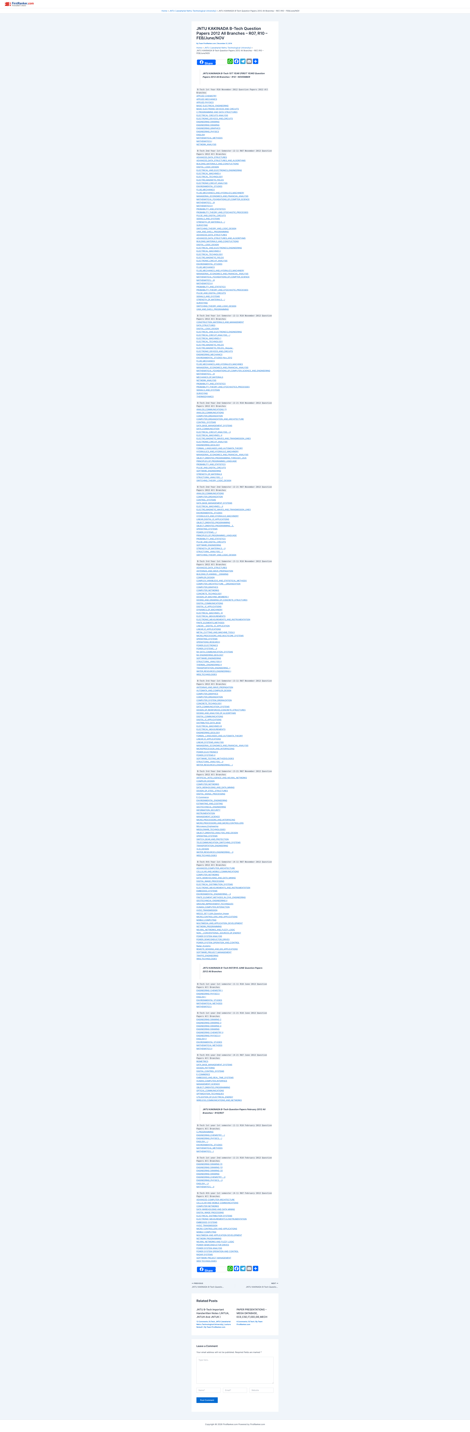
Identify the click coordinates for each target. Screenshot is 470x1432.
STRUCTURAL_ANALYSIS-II (209, 661)
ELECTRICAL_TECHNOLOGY (209, 176)
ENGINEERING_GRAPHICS (208, 128)
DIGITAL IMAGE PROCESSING (210, 1212)
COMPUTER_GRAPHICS (207, 587)
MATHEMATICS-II (204, 206)
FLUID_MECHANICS (205, 189)
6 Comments (242, 1321)
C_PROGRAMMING (204, 1132)
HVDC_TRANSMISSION (206, 910)
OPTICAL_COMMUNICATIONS (210, 1090)
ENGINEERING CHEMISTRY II (209, 1032)
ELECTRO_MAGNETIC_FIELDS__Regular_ (214, 348)
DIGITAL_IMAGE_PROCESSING (210, 881)
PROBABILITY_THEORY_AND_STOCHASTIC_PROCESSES (222, 212)
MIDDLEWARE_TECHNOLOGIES (210, 829)
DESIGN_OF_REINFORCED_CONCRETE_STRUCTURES (221, 710)
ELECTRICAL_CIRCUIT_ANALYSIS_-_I (213, 335)
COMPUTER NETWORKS (207, 1206)
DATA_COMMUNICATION (207, 429)
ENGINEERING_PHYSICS (207, 131)
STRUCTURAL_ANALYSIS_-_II (209, 761)
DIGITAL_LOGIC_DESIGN (207, 167)
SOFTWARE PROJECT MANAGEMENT (213, 1258)
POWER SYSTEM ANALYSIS (209, 936)
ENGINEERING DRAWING (207, 121)
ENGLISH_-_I (202, 1141)
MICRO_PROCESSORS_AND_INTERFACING (215, 820)
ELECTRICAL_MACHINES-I (208, 173)
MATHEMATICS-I (204, 141)
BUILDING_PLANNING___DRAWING (212, 574)
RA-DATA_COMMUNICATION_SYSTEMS (214, 652)
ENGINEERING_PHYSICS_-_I (209, 1138)
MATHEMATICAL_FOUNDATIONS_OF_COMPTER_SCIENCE (223, 199)
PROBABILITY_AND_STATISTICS (211, 209)
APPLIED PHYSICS (205, 102)
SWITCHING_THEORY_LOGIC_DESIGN (213, 480)
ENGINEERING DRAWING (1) (209, 1164)
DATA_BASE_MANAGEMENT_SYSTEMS (214, 425)
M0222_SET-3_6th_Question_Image (212, 913)
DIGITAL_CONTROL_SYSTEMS (210, 1071)
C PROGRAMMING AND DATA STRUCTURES (216, 112)
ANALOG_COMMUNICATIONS (210, 412)
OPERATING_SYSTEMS (206, 529)
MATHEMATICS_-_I (205, 1151)
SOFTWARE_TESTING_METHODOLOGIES (215, 758)
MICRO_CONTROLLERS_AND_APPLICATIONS (216, 916)
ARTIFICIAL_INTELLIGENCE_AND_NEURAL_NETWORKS (221, 777)
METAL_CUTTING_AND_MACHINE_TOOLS (215, 632)
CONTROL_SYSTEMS (206, 422)
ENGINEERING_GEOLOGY (208, 445)
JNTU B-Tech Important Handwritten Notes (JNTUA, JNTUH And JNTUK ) (212, 1313)
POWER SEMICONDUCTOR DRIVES (212, 1245)
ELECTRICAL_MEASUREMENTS (210, 616)
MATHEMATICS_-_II (205, 1187)
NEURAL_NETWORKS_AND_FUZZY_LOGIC (215, 929)
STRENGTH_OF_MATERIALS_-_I (210, 222)
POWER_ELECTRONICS (207, 645)
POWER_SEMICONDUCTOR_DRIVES (212, 939)
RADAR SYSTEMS (204, 1254)
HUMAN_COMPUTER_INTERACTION (213, 907)
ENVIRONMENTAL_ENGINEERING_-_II (213, 894)
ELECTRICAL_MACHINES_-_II (209, 506)
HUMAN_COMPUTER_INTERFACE (211, 1081)
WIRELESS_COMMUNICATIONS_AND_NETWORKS (219, 1100)
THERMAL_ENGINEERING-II (209, 664)
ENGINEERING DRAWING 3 (208, 1023)
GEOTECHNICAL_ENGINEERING (211, 807)
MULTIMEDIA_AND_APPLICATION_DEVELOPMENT (219, 923)
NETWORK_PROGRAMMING (209, 926)
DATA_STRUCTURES (205, 325)
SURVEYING (202, 225)
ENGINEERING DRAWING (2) (209, 1167)
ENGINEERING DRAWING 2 (208, 1019)
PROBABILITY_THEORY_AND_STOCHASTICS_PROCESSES (223, 387)
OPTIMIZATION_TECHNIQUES (210, 1093)
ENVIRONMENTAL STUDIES (209, 1000)
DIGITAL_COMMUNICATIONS (209, 603)
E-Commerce (202, 797)
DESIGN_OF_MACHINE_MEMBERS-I (212, 597)
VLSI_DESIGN (202, 849)
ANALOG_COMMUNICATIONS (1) (211, 409)
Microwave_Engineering (207, 826)
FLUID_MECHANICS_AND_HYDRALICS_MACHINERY (220, 193)
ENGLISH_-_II (202, 1183)
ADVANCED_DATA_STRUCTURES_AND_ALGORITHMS (221, 160)
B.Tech (212, 1321)
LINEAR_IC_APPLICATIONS (208, 629)
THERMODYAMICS (205, 396)
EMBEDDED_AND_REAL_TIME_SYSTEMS (215, 1077)
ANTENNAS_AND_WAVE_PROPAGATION (214, 571)
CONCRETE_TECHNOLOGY (209, 593)
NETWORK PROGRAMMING (208, 1238)
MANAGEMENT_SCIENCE (208, 816)
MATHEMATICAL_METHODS (209, 138)
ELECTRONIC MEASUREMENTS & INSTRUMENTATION (221, 1219)
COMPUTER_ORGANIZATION (209, 416)
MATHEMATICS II (204, 1048)
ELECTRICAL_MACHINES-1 (208, 338)
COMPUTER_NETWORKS (207, 590)
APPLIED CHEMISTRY (206, 96)
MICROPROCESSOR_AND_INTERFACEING (215, 748)
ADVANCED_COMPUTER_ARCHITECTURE (215, 868)
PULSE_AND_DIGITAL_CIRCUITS (211, 215)
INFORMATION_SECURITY (208, 810)
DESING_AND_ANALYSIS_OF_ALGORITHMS (216, 713)
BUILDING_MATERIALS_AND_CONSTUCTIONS (217, 164)
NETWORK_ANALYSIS (206, 144)
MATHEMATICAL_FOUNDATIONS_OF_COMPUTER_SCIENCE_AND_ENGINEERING (233, 370)
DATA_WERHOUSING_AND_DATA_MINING (215, 787)
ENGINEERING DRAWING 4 (208, 1026)
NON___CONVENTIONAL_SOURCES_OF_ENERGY (218, 933)
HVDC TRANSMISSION (206, 1225)
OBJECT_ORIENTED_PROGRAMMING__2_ (215, 525)
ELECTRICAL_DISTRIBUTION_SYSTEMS (214, 884)
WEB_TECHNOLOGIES (206, 674)
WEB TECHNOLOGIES (206, 1261)
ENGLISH (200, 134)
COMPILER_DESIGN (205, 577)
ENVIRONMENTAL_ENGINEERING (211, 800)
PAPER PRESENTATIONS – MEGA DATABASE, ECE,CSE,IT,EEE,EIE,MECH (252, 1313)
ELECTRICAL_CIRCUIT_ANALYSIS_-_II (213, 432)
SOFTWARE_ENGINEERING (208, 471)
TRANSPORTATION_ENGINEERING (212, 845)
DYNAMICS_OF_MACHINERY (209, 609)
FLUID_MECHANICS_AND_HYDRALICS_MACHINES (219, 364)
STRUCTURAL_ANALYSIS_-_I (209, 477)
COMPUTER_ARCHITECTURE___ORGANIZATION (218, 584)
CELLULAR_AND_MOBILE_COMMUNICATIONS (217, 871)
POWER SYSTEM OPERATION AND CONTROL (217, 1251)
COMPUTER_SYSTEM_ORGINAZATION (214, 700)
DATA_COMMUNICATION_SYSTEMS (212, 706)
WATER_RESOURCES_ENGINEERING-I (213, 671)
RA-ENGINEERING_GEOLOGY (209, 655)
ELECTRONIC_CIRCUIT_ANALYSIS (211, 183)
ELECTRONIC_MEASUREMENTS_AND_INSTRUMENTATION (223, 619)
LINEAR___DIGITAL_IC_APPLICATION (213, 626)
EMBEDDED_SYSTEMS (206, 891)
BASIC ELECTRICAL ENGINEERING (212, 105)
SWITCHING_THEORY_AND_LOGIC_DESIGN (216, 228)
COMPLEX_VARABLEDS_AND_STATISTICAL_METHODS (221, 580)
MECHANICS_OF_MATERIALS (209, 377)
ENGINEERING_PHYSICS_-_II (209, 1180)
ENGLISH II (201, 1039)
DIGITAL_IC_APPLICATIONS (208, 606)
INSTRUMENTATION (205, 813)
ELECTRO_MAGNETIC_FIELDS (210, 180)
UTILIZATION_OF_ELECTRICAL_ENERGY (214, 1097)
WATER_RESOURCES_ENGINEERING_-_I (214, 765)
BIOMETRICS (202, 1061)
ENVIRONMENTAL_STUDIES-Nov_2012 (214, 357)
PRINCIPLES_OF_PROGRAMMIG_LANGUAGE (216, 461)
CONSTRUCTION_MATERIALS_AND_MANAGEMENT (220, 322)
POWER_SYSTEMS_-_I (206, 532)
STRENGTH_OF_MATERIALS (209, 474)
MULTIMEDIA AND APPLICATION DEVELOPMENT (219, 1235)
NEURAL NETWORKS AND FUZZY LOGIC (215, 1241)
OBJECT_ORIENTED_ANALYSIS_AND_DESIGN (217, 833)
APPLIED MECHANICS (206, 99)
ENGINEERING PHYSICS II (208, 1035)
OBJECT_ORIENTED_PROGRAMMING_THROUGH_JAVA (221, 458)
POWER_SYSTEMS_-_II (206, 648)
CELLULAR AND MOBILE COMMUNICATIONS (217, 1203)
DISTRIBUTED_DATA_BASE (208, 723)
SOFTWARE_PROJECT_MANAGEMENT (214, 952)
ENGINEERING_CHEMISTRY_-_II (210, 1177)
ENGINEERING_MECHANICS (209, 354)
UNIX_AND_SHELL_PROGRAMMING (212, 231)
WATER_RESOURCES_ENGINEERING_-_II (214, 852)
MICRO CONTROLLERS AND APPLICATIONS (216, 1228)
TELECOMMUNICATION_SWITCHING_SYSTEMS (218, 842)
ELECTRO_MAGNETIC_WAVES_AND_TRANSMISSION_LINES (223, 438)
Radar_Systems (203, 946)
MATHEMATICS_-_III (205, 202)
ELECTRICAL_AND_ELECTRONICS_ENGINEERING (219, 170)
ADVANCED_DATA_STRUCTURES (211, 157)
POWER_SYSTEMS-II (205, 755)
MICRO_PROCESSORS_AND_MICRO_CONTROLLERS (220, 823)
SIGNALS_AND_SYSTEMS (208, 218)
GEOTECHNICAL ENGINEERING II (211, 900)
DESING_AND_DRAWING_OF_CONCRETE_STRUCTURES (221, 600)
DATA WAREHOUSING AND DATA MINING (215, 1209)
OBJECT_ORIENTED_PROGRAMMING (213, 522)
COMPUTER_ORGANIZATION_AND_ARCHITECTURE (220, 419)
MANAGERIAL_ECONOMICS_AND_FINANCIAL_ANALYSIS (222, 196)
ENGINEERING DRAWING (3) (209, 1170)
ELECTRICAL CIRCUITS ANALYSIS (212, 115)
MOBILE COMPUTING (206, 1232)
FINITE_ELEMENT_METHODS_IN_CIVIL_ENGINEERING (221, 897)
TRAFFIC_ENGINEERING (207, 955)
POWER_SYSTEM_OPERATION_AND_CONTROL (217, 942)
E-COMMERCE (203, 1074)
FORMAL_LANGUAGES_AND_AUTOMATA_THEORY (219, 448)
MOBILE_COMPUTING (206, 920)
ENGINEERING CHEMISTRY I (209, 990)
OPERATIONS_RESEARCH (208, 642)
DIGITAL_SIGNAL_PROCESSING (210, 794)
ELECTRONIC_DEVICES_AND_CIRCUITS (214, 118)
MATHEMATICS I (204, 1006)
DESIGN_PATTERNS (205, 1068)
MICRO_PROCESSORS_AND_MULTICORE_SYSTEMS (220, 635)
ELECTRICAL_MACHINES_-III (209, 613)
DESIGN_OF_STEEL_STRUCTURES (212, 790)
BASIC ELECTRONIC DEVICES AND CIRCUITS (217, 109)
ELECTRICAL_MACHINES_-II (209, 435)
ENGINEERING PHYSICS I (208, 993)
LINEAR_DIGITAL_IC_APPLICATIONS (212, 519)
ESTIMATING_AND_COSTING (209, 803)
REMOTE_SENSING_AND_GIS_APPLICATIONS (217, 949)
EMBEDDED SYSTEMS (206, 1222)
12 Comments (202, 1321)
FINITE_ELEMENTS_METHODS (210, 622)
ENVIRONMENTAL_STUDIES (209, 186)
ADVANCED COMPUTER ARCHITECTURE (215, 1199)
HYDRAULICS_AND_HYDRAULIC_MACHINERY (217, 451)
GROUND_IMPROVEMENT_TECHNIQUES (214, 904)
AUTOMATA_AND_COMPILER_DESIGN (213, 690)
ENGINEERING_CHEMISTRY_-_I (210, 1135)
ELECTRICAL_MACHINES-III (209, 726)
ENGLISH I (201, 997)
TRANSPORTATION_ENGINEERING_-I (213, 668)
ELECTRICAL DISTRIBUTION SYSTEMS (214, 1216)
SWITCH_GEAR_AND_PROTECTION (212, 839)
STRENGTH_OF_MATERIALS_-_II (210, 548)
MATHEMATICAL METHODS (209, 1003)
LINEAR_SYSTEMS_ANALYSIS (210, 742)
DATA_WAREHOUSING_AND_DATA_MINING (216, 878)
